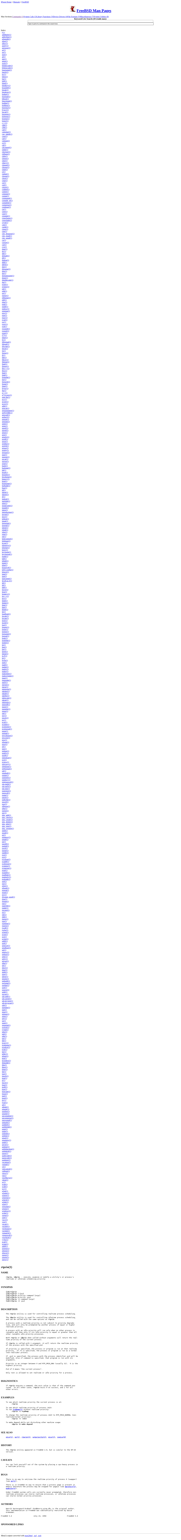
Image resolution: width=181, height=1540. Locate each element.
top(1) (4, 1074)
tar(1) (4, 1038)
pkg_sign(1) (6, 826)
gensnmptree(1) (8, 411)
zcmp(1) (5, 1244)
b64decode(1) (7, 66)
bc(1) (4, 74)
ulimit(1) (5, 1107)
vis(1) (4, 1176)
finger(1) (5, 366)
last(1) (4, 576)
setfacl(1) (5, 954)
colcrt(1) (5, 187)
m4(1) (4, 663)
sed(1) (4, 943)
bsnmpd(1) (6, 97)
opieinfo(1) (6, 778)
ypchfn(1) (6, 1226)
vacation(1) (6, 1162)
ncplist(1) (5, 725)
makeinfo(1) (6, 674)
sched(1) (5, 932)
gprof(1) (5, 430)
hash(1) (5, 466)
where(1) (5, 1195)
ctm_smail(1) (7, 238)
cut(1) (4, 245)
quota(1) (5, 851)
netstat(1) (5, 733)
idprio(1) (5, 495)
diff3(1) (5, 265)
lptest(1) (5, 654)
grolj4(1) (5, 446)
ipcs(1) (4, 517)
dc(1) (4, 251)
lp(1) (4, 645)
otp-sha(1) (6, 789)
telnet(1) (5, 1056)
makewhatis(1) (7, 676)
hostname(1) (7, 484)
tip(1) (4, 1072)
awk (39, 1536)
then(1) (5, 1067)
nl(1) (4, 747)
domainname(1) (8, 276)
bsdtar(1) (5, 94)
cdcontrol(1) (6, 147)
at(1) (4, 57)
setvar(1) (5, 961)
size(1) (4, 974)
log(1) (4, 625)
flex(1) (4, 371)
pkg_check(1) (7, 817)
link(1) (4, 605)
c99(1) (4, 128)
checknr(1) (6, 152)
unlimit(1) (6, 1134)
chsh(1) (5, 170)
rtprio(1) (5, 919)
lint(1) (4, 607)
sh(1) (4, 966)
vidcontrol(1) (7, 1169)
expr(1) (5, 333)
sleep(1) (5, 977)
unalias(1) (6, 1111)
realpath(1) (6, 879)
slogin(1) (5, 979)
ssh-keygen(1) (7, 1001)
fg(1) (4, 351)
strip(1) (5, 1016)
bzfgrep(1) (6, 116)
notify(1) (5, 753)
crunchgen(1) (7, 218)
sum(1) (4, 1023)
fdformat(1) (6, 342)
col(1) (4, 185)
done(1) (5, 278)
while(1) (5, 1202)
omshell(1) (6, 773)
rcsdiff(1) (5, 862)
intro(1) (5, 510)
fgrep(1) (5, 353)
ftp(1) (4, 391)
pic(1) (4, 813)
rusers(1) (5, 926)
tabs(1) (4, 1032)
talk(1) (4, 1036)
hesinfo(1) (6, 475)
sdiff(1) (5, 941)
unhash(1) (6, 1122)
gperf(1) (5, 428)
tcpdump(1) (6, 1045)
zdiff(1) (5, 1246)
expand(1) (6, 329)
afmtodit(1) (6, 39)
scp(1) (4, 937)
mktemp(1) (6, 702)
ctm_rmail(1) (7, 236)
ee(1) (4, 293)
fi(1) (3, 355)
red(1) (4, 881)
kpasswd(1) (6, 568)
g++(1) (4, 393)
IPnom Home (6, 2)
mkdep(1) (5, 691)
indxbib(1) (6, 501)
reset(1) (5, 893)
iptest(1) (5, 528)
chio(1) (5, 161)
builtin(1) (5, 103)
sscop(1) (5, 994)
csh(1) (4, 225)
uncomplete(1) (7, 1116)
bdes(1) (5, 77)
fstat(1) (4, 386)
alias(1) (5, 41)
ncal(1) (4, 722)
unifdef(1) (6, 1125)
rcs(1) (4, 857)
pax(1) (4, 804)
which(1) (5, 1200)
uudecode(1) (7, 1156)
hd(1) (4, 470)
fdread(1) (5, 344)
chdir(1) (5, 150)
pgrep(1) (5, 811)
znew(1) (5, 1260)
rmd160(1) (6, 906)
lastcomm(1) (7, 579)
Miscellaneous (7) (87, 17)
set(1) (4, 950)
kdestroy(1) (6, 545)
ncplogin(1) (6, 727)
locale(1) (5, 616)
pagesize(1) (6, 791)
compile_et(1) (7, 200)
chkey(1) (5, 163)
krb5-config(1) (7, 570)
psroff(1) (5, 844)
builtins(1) (6, 105)
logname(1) (6, 634)
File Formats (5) (74, 17)
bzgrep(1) (5, 119)
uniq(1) (5, 1129)
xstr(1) (4, 1218)
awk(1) (5, 63)
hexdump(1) (6, 477)
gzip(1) (5, 464)
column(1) (6, 194)
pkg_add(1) (6, 815)
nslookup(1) (6, 758)
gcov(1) (5, 404)
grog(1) (5, 441)
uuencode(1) (7, 1158)
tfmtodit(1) (6, 1063)
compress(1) (6, 205)
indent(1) (5, 499)
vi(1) (4, 1167)
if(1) (3, 497)
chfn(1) (5, 156)
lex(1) (4, 598)
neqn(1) (5, 731)
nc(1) (4, 720)
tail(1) (4, 1034)
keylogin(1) (6, 552)
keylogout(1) (7, 554)
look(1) (5, 638)
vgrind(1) (5, 1165)
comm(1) (5, 196)
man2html (29, 1536)
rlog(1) (4, 899)
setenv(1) (5, 952)
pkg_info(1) (6, 824)
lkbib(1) (5, 610)
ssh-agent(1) (6, 999)
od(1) (4, 771)
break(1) (5, 90)
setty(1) (5, 959)
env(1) (4, 313)
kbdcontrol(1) (7, 539)
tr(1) (3, 1080)
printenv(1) (6, 837)
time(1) (5, 1069)
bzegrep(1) (6, 114)
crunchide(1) (7, 220)
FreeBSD (25, 2)
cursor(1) (5, 242)
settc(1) (5, 957)
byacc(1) (5, 110)
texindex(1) (6, 1061)
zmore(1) (5, 1257)
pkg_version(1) (8, 828)
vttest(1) (5, 1180)
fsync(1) (5, 388)
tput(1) (4, 1078)
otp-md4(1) (6, 784)
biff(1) (4, 81)
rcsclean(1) (6, 859)
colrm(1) (5, 192)
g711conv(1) (7, 395)
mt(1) (4, 713)
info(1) (4, 503)
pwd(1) (5, 848)
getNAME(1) (7, 413)
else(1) (4, 302)
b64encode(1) (7, 68)
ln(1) (4, 612)
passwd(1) (6, 793)
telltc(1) (5, 1054)
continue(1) (6, 207)
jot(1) (4, 537)
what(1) (5, 1191)
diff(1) (4, 262)
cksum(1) (5, 176)
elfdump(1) (6, 298)
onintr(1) (5, 775)
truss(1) (5, 1094)
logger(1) (5, 627)
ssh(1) (4, 1005)
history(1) (5, 479)
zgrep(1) (5, 1255)
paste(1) (5, 795)
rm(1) (4, 904)
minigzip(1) (6, 689)
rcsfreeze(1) (6, 864)
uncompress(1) (7, 1118)
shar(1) (4, 970)
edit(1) (4, 291)
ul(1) (4, 1105)
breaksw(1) (6, 92)
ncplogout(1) (7, 729)
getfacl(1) (5, 417)
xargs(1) (5, 1215)
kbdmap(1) (6, 541)
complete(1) (6, 203)
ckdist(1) (5, 174)
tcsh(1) (4, 1050)
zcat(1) (4, 1242)
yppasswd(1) (7, 1235)
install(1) (5, 508)
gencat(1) (5, 408)
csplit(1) (5, 227)
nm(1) (4, 749)
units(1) (5, 1131)
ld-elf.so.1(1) (7, 581)
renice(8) (61, 1437)
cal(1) (4, 130)
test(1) (4, 1058)
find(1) (4, 364)
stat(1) (4, 1010)
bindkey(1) (6, 86)
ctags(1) (5, 229)
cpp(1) (4, 214)
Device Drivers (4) (60, 17)
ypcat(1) (5, 1224)
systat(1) (5, 1030)
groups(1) (5, 453)
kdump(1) (6, 548)
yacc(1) (5, 1220)
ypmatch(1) (6, 1233)
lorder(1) (5, 643)
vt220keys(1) (7, 1178)
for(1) (4, 380)
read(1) (5, 870)
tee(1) (4, 1052)
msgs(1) (5, 711)
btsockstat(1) (7, 101)
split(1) (4, 992)
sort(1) (4, 988)
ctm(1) (4, 231)
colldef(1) (5, 189)
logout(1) (5, 636)
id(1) (4, 490)
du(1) (4, 282)
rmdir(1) (5, 908)
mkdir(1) (5, 694)
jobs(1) (4, 532)
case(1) (5, 136)
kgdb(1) (5, 556)
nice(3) (51, 1437)
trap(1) (4, 1085)
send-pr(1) (6, 946)
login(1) (5, 629)
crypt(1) (5, 223)
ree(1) (4, 884)
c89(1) (4, 125)
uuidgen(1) (6, 1160)
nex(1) (4, 740)
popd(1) (5, 833)
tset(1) (4, 1096)
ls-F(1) (4, 656)
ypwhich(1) (6, 1237)
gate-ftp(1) (6, 397)
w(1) (4, 1182)
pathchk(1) (6, 800)
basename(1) (7, 70)
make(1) (5, 671)
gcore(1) (5, 402)
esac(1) (5, 318)
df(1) (4, 258)
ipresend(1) (6, 523)
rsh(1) (4, 915)
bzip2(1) (5, 121)
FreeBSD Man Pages (94, 10)
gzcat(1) (5, 459)
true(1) (4, 1089)
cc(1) (4, 143)
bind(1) (5, 83)
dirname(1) (6, 269)
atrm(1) (5, 61)
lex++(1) (5, 596)
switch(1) (5, 1027)
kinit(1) (5, 563)
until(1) (5, 1142)
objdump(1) (6, 767)
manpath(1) (6, 680)
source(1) (5, 990)
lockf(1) (5, 623)
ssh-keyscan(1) (8, 1003)
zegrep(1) (5, 1249)
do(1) (4, 273)
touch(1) (5, 1076)
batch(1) (5, 72)
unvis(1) (5, 1145)
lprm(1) (5, 652)
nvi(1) (4, 760)
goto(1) (5, 426)
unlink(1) (5, 1136)
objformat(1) (7, 769)
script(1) (5, 939)
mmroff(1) (6, 705)
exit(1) (4, 327)
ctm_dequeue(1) (8, 234)
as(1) (4, 52)
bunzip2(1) (6, 108)
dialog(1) (5, 260)
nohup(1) (5, 751)
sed (35, 1536)
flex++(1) (5, 369)
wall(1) (5, 1187)
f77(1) (4, 335)
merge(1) (5, 685)
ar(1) (4, 50)
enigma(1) (6, 311)
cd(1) (4, 145)
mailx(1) (5, 669)
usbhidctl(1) (6, 1151)
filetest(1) (5, 362)
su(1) (4, 1021)
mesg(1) (5, 687)
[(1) (3, 32)
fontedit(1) (6, 377)
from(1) (5, 384)
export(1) (5, 331)
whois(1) (5, 1209)
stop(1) (4, 1012)
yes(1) (4, 1222)
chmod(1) (5, 165)
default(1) (5, 256)
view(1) (5, 1173)
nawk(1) (5, 718)
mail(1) (5, 665)
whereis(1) (6, 1198)
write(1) (5, 1213)
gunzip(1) (5, 457)
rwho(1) (5, 930)
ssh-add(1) (6, 996)
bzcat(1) (5, 112)
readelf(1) (5, 873)
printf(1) (5, 839)
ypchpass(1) (6, 1229)
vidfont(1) (6, 1171)
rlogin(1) (5, 901)
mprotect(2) (70, 1487)
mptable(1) (6, 709)
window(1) (6, 1211)
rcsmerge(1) (6, 868)
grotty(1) (5, 450)
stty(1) (4, 1019)
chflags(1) (6, 154)
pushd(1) (5, 846)
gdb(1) (4, 406)
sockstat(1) (6, 983)
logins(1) (5, 632)
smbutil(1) (6, 981)
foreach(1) (6, 382)
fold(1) (4, 375)
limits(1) (5, 603)
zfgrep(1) (5, 1251)
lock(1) (5, 621)
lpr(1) (4, 649)
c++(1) (4, 123)
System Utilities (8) (101, 17)
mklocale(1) (6, 698)
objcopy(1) (6, 764)
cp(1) (4, 209)
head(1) (5, 472)
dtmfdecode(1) (7, 280)
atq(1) (4, 59)
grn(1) (4, 435)
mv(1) (4, 716)
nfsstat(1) (5, 742)
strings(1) (5, 1014)
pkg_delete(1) (7, 822)
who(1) (5, 1204)
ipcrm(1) (5, 514)
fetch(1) (5, 349)
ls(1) (3, 658)
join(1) (4, 534)
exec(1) (5, 324)
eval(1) (4, 320)
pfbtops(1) (6, 806)
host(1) (4, 481)
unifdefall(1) (7, 1127)
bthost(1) (5, 99)
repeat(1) (5, 890)
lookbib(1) (6, 640)
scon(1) (5, 935)
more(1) (5, 707)
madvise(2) (11, 1488)
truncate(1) (6, 1092)
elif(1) (4, 300)
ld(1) (4, 583)
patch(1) (5, 797)
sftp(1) (4, 963)
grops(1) (5, 448)
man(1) (5, 678)
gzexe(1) (5, 461)
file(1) (4, 357)
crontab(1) (6, 216)
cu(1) (4, 240)
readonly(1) (6, 877)
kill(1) (4, 559)
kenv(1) (5, 550)
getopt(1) (5, 419)
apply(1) (5, 46)
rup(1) (4, 921)
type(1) (5, 1103)
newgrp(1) (6, 738)
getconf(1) (6, 415)
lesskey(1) (6, 594)
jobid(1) (5, 530)
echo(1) (5, 285)
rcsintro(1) (6, 866)
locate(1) (5, 618)
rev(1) (4, 895)
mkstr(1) (5, 700)
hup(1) (4, 488)
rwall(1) (5, 928)
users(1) (5, 1153)
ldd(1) (4, 587)
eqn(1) (4, 315)
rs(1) (4, 912)
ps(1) (4, 842)
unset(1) (5, 1138)
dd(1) (4, 254)
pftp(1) (4, 809)
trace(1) (5, 1083)
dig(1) (4, 267)
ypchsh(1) (6, 1231)
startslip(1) (6, 1008)
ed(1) (4, 289)
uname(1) (5, 1114)
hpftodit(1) (6, 486)
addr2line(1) (6, 37)
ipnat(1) (5, 521)
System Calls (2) (30, 17)
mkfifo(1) (5, 696)
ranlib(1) (5, 853)
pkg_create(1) (7, 820)
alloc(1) (5, 44)
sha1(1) (5, 968)
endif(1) (5, 307)
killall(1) (5, 561)
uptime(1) (5, 1147)
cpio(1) (5, 212)
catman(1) (6, 141)
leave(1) (5, 590)
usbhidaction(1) (8, 1149)
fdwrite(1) (6, 346)
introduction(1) (8, 512)
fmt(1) (4, 373)
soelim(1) (5, 985)
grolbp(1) (5, 444)
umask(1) (5, 1109)
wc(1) (4, 1189)
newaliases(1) (7, 736)
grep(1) (5, 433)
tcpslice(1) (6, 1047)
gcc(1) (4, 399)
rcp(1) (4, 855)
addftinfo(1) (6, 35)
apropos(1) (6, 48)
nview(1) (5, 762)
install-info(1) (7, 506)
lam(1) (4, 574)
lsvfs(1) (5, 660)
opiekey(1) (6, 780)
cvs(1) (4, 247)
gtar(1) (4, 455)
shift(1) (5, 972)
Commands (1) (18, 17)
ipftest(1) (5, 519)
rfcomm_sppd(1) (8, 897)
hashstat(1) (6, 468)
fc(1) (4, 340)
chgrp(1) (5, 158)
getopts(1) (6, 422)
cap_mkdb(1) (7, 134)
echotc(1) (5, 287)
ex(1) (4, 322)
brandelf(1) (6, 88)
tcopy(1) (5, 1043)
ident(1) (5, 492)
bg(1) (4, 79)
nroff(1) (5, 755)
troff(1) (5, 1087)
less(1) (4, 592)
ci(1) (4, 172)
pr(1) (4, 835)
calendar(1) (6, 132)
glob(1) (5, 424)
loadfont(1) (6, 614)
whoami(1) (6, 1207)
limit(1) (5, 601)
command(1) (7, 198)
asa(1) (4, 55)
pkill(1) (5, 831)
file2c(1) (5, 360)
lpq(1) (4, 647)
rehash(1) (5, 888)
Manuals (16, 2)
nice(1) (4, 744)
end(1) (4, 304)
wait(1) (5, 1184)
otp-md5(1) (6, 786)
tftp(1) (4, 1065)
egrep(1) (5, 296)
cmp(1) (5, 181)
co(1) (4, 183)
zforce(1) (5, 1253)
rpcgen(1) (5, 910)
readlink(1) (6, 875)
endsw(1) (5, 309)
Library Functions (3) (44, 17)
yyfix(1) (5, 1240)
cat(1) (4, 139)
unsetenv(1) (6, 1140)
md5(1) (5, 682)
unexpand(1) (7, 1120)
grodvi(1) (5, 437)
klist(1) (4, 565)
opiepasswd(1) (7, 782)
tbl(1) (4, 1041)
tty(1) (4, 1100)
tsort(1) (5, 1098)
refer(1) (5, 886)
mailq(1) (5, 667)
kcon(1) (5, 543)
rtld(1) (4, 917)
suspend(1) (6, 1025)
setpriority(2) (39, 1437)
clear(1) (5, 178)
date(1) (4, 249)
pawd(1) (5, 802)
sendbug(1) (6, 948)
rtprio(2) (26, 1437)
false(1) (5, 338)
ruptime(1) (6, 924)
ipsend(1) (5, 526)
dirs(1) (4, 271)
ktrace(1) (5, 572)
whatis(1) (5, 1193)
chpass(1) (5, 167)
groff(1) (5, 439)
